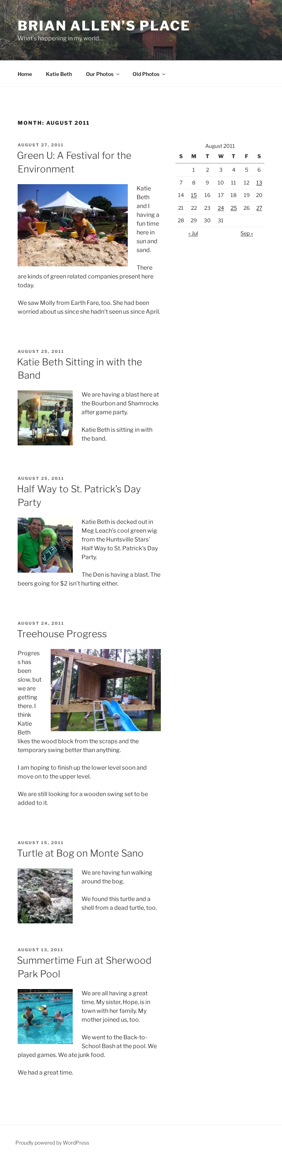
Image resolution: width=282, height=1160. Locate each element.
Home (25, 74)
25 (234, 208)
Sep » (247, 233)
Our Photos (99, 74)
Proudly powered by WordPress (52, 1142)
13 (259, 182)
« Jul (193, 233)
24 (221, 208)
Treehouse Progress (62, 633)
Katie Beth (59, 74)
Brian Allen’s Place (104, 26)
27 (259, 208)
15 (194, 195)
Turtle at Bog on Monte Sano (80, 853)
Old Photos (146, 74)
